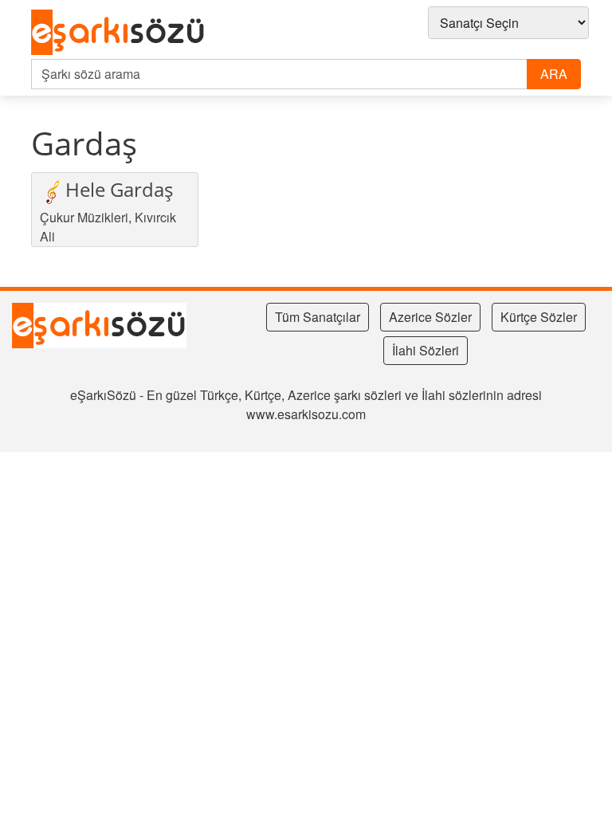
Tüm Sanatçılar (317, 317)
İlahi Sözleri (425, 350)
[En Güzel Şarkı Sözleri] (122, 32)
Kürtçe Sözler (538, 317)
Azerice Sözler (430, 317)
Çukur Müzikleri (84, 217)
